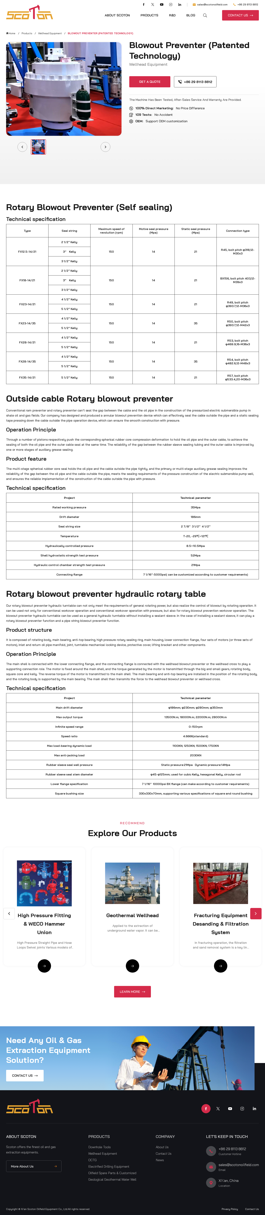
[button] (256, 913)
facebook (206, 1108)
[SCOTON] (29, 12)
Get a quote (149, 82)
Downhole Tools (99, 1147)
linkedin (254, 1108)
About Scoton (117, 15)
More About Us (22, 1166)
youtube (230, 1108)
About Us (162, 1147)
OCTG (92, 1160)
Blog (190, 15)
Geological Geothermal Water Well (112, 1179)
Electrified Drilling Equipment (108, 1166)
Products (149, 15)
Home (12, 33)
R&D (172, 15)
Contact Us (163, 1153)
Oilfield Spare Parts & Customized (112, 1173)
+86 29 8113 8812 (247, 4)
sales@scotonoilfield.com (212, 4)
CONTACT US (238, 15)
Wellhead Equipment (50, 33)
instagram (242, 1108)
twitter (218, 1108)
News (160, 1160)
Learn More (130, 992)
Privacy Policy (230, 1209)
